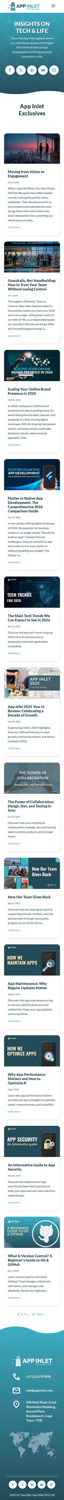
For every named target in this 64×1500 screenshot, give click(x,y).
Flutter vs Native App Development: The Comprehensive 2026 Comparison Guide (25, 504)
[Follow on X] (21, 70)
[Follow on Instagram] (54, 70)
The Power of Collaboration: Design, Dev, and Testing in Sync (31, 806)
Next (40, 1314)
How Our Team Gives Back (29, 897)
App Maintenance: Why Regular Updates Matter (27, 985)
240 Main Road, (37, 1402)
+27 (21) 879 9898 (38, 1376)
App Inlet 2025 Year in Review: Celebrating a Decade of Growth (26, 710)
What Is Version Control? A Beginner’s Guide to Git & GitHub (30, 1260)
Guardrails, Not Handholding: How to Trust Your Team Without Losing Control (32, 284)
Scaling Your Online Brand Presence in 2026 (29, 391)
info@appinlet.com (39, 1390)
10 (33, 1314)
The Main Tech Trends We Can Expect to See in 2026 (29, 618)
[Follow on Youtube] (43, 70)
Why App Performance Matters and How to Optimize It (26, 1078)
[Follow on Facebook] (10, 70)
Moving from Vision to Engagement (26, 174)
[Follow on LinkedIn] (32, 70)
